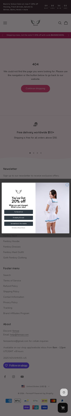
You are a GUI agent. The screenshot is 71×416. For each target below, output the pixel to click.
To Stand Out (18, 212)
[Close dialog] (67, 184)
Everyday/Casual (18, 218)
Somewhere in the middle (19, 224)
